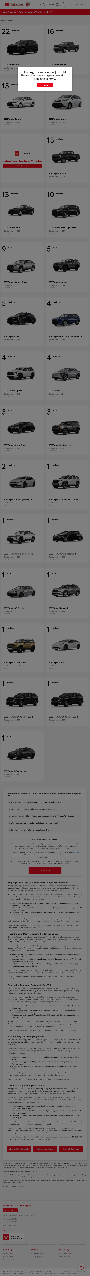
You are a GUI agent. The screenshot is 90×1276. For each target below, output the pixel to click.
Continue (45, 85)
